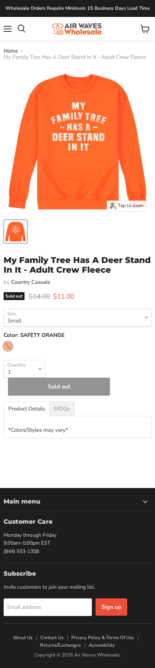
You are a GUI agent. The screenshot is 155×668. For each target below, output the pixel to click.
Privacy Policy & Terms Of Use (102, 637)
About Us (22, 637)
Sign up (111, 607)
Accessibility (102, 645)
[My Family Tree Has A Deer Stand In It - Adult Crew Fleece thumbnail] (15, 231)
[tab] (27, 408)
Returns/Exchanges (60, 645)
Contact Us (51, 637)
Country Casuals (30, 282)
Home (11, 51)
